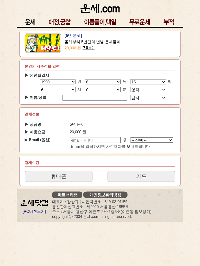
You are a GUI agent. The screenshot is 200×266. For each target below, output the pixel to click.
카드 (141, 176)
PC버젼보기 (34, 211)
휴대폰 (58, 176)
